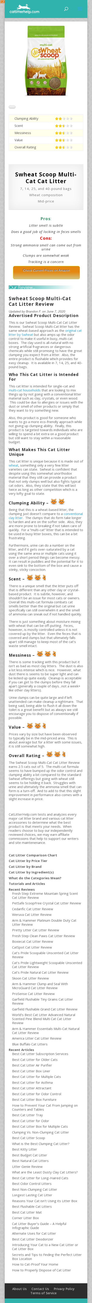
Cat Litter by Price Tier (28, 860)
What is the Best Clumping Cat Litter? (40, 1143)
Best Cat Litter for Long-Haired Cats (40, 1178)
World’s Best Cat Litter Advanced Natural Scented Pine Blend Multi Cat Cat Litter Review (43, 1018)
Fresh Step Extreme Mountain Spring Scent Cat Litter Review (45, 895)
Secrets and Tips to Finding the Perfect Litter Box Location (47, 1256)
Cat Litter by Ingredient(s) (31, 872)
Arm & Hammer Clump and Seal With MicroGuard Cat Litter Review (40, 986)
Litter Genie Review (27, 1166)
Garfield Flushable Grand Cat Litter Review (44, 1009)
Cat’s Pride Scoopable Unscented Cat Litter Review (45, 955)
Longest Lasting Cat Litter (32, 1195)
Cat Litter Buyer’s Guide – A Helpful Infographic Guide (39, 1225)
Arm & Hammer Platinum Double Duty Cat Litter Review (44, 922)
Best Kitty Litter (24, 1149)
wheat (13, 465)
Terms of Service (43, 1293)
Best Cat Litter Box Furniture (34, 1099)
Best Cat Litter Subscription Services (40, 1053)
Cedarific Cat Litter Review (32, 909)
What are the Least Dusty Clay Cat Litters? (45, 1172)
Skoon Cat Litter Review (30, 978)
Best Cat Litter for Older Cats (35, 1059)
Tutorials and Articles (27, 883)
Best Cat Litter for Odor (30, 1120)
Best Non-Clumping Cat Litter (34, 1189)
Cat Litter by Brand (25, 866)
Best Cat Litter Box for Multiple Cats (40, 1126)
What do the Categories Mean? (35, 878)
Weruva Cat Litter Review (32, 914)
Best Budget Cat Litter (29, 1155)
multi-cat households (25, 390)
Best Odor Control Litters (32, 1183)
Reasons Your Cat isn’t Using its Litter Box (44, 1201)
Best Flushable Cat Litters (32, 1206)
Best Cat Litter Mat (27, 1212)
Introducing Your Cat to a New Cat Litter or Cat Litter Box (45, 1246)
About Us (19, 1289)
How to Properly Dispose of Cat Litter (41, 1270)
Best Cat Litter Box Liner (31, 1071)
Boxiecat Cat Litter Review (32, 941)
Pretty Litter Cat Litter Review (35, 930)
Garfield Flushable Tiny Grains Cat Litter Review (42, 1001)
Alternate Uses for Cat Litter (34, 1233)
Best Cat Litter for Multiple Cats (36, 1076)
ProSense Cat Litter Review (33, 993)
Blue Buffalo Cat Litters (30, 1044)
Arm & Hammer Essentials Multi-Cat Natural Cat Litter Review (45, 1030)
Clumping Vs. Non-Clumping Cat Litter (40, 1132)
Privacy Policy (64, 1289)
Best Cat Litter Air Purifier (32, 1065)
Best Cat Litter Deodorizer (32, 1239)
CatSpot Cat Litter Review (32, 947)
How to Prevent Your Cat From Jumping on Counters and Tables (45, 1107)
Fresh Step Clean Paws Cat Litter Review (43, 936)
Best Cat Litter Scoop (28, 1138)
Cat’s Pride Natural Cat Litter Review (40, 972)
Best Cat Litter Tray (27, 1115)
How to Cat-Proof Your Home (35, 1264)
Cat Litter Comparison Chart (33, 855)
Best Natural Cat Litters (30, 1160)
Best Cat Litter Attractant (31, 1088)
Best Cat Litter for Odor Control (36, 1094)
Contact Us (40, 1289)
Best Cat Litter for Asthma (32, 1082)
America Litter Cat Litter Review (36, 1038)
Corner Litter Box (25, 1218)
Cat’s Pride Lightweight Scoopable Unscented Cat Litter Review (47, 964)
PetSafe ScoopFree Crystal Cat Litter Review (46, 903)
